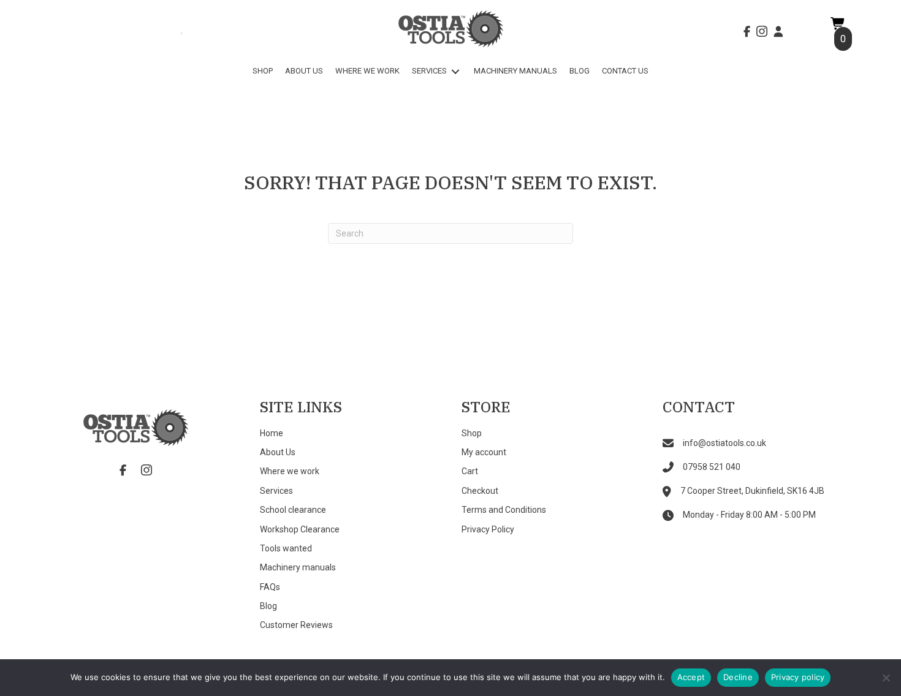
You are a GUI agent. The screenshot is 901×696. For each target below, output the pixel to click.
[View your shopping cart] (838, 23)
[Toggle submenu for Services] (455, 71)
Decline (738, 677)
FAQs (270, 587)
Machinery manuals (298, 567)
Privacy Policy (488, 529)
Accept (691, 677)
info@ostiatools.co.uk (724, 443)
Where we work (289, 471)
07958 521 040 (711, 467)
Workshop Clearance (300, 529)
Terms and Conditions (504, 510)
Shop (472, 433)
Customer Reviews (296, 625)
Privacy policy (798, 677)
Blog (268, 606)
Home (271, 433)
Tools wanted (286, 548)
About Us (277, 452)
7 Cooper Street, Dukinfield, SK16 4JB (752, 491)
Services (276, 491)
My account (484, 452)
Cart (470, 471)
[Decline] (886, 677)
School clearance (293, 510)
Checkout (480, 491)
